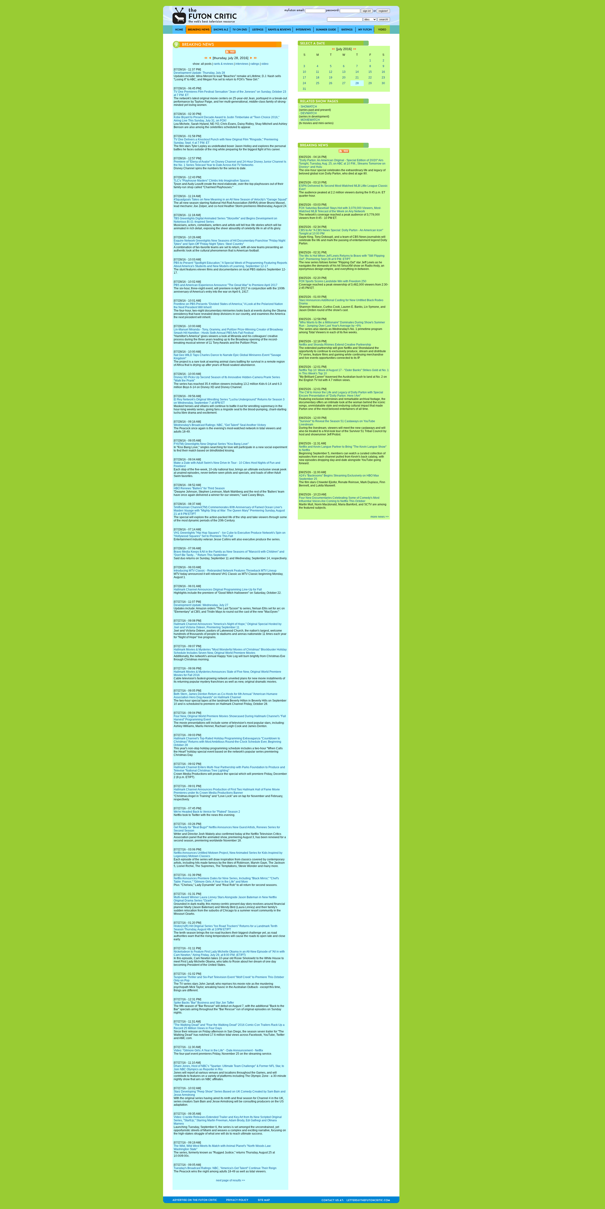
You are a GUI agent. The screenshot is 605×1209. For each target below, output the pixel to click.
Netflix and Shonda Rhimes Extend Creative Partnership (335, 344)
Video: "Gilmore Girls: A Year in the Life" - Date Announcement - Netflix (218, 1050)
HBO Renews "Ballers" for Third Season (199, 488)
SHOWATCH (309, 106)
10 (304, 72)
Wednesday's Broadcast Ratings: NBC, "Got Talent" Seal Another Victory (220, 425)
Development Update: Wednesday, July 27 (201, 605)
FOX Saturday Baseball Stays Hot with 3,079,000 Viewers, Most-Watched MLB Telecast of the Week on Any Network (340, 209)
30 (383, 83)
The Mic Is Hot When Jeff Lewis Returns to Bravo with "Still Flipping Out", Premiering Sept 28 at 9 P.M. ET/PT (342, 257)
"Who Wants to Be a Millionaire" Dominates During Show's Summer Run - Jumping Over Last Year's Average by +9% (342, 324)
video (264, 63)
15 (370, 72)
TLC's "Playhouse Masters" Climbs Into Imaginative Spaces (211, 180)
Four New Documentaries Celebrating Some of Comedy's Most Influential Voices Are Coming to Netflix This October (339, 499)
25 (317, 83)
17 (304, 77)
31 (304, 89)
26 (330, 83)
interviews (241, 63)
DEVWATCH (309, 113)
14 (357, 72)
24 (304, 83)
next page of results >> (230, 1180)
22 (370, 77)
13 (344, 72)
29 (370, 83)
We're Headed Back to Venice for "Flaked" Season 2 (207, 811)
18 (317, 77)
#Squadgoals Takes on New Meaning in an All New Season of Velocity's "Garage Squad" (230, 199)
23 (383, 77)
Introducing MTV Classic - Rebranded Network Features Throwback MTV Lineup (225, 570)
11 (317, 72)
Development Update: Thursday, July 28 (199, 72)
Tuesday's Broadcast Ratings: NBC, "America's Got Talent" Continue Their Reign (225, 1168)
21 (357, 77)
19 (330, 77)
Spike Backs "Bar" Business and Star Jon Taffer (204, 1002)
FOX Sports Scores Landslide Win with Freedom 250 (332, 281)
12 (330, 72)
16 (383, 72)
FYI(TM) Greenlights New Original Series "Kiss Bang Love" (211, 444)
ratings (255, 63)
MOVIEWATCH (310, 119)
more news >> (380, 516)
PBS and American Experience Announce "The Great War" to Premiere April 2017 (225, 285)
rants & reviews (223, 63)
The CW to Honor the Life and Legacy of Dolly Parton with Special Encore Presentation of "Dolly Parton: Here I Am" (341, 394)
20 (344, 77)
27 (344, 83)
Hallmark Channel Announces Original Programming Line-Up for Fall (218, 589)
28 (357, 83)
